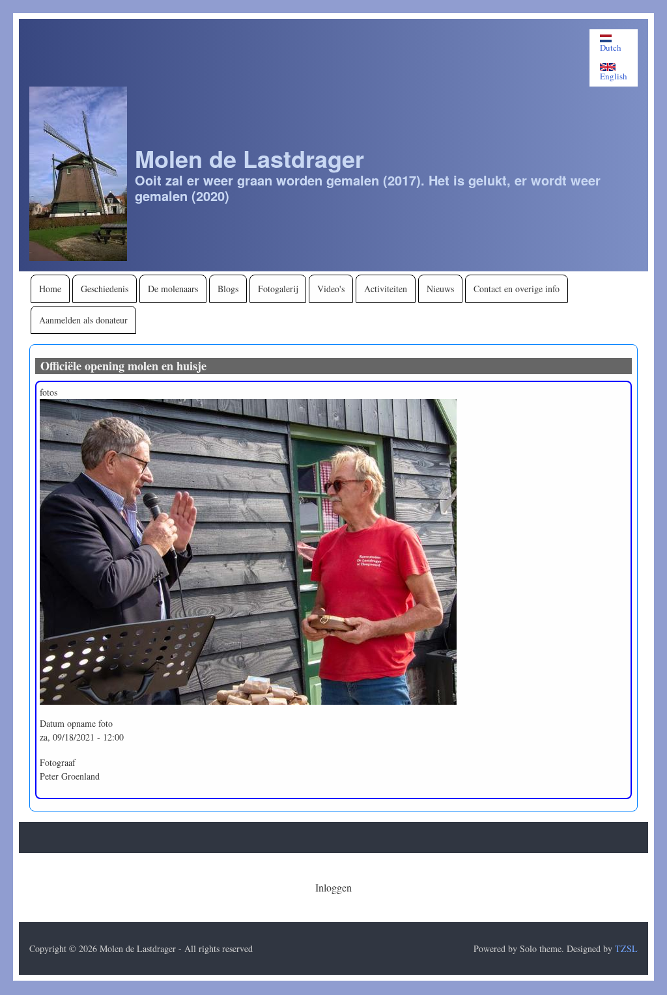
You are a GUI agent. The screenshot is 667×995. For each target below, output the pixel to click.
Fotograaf (58, 762)
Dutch (610, 47)
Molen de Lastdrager (249, 158)
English (613, 75)
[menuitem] (50, 289)
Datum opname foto (76, 723)
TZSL (626, 948)
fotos (48, 392)
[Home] (78, 173)
